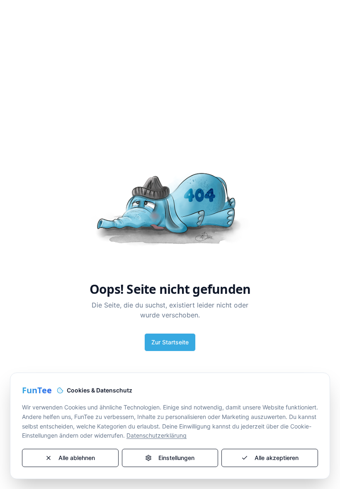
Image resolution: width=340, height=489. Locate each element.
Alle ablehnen (76, 457)
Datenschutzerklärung (156, 435)
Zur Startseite (170, 342)
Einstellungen (176, 457)
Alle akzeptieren (277, 457)
